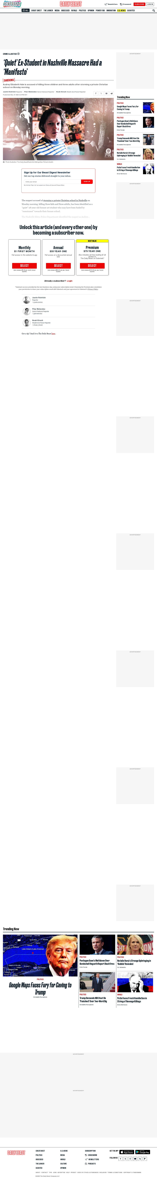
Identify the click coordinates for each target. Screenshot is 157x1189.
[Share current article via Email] (106, 93)
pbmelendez (38, 314)
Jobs (55, 1172)
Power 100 (100, 10)
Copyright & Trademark (132, 1172)
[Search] (154, 10)
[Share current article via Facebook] (96, 93)
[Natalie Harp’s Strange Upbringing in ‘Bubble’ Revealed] (148, 159)
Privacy (73, 1172)
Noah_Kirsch (38, 325)
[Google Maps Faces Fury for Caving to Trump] (148, 113)
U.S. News (121, 10)
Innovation (111, 10)
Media (57, 10)
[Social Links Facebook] (120, 1159)
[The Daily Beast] (71, 4)
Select (24, 265)
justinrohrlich (38, 302)
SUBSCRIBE (139, 4)
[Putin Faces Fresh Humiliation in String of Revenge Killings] (148, 173)
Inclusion (102, 1172)
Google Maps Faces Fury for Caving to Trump (40, 988)
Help (68, 1172)
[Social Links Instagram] (130, 1159)
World (62, 1159)
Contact (44, 1172)
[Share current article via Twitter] (101, 93)
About (38, 1172)
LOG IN (150, 4)
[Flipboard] (145, 1159)
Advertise (61, 1172)
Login (69, 281)
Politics (82, 10)
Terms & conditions (114, 1172)
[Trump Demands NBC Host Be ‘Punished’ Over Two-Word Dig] (148, 144)
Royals (74, 10)
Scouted (131, 10)
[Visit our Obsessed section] (20, 4)
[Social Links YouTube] (135, 1159)
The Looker (48, 10)
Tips (50, 1172)
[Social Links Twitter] (125, 1159)
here (53, 333)
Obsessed (65, 10)
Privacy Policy (60, 185)
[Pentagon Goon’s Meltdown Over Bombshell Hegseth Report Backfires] (148, 127)
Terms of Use (50, 185)
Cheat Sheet (36, 10)
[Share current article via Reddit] (112, 93)
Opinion (91, 10)
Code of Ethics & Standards (87, 1172)
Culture (63, 1164)
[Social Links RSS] (140, 1159)
